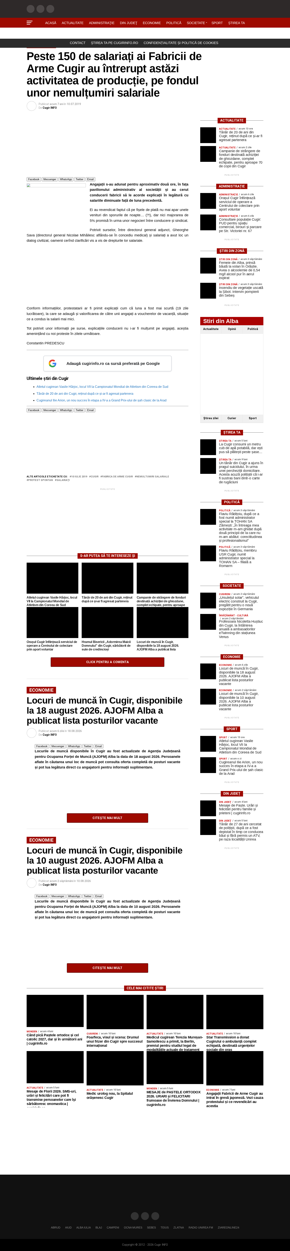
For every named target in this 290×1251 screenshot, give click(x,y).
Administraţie (101, 23)
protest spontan (40, 480)
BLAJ (98, 1227)
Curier (231, 418)
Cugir (94, 476)
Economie (152, 23)
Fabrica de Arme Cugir (117, 476)
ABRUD (55, 1227)
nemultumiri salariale (152, 476)
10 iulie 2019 (79, 476)
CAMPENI (113, 1227)
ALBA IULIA (83, 1227)
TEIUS (165, 1227)
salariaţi (63, 480)
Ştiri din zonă (145, 34)
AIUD (68, 1227)
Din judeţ (128, 23)
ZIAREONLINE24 (228, 1227)
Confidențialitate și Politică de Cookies (181, 43)
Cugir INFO (50, 107)
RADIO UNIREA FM (201, 1227)
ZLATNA (178, 1227)
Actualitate (72, 23)
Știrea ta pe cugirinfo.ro (114, 43)
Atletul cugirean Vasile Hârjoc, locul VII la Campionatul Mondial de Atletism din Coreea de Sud (102, 386)
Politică (173, 23)
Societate (196, 23)
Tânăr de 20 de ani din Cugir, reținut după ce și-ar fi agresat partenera (84, 393)
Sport (217, 23)
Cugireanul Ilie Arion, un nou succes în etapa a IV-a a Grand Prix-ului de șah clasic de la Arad (101, 400)
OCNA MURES (133, 1227)
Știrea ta (236, 23)
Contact (77, 43)
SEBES (151, 1227)
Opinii (232, 329)
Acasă (50, 23)
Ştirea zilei (210, 418)
